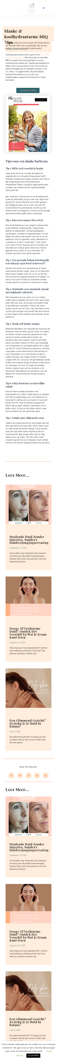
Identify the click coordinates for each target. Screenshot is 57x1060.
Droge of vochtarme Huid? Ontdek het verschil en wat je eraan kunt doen (28, 632)
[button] (11, 775)
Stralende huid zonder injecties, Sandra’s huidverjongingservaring (29, 540)
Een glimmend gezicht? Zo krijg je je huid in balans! (28, 723)
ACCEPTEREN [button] (33, 1055)
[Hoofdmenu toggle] (43, 8)
